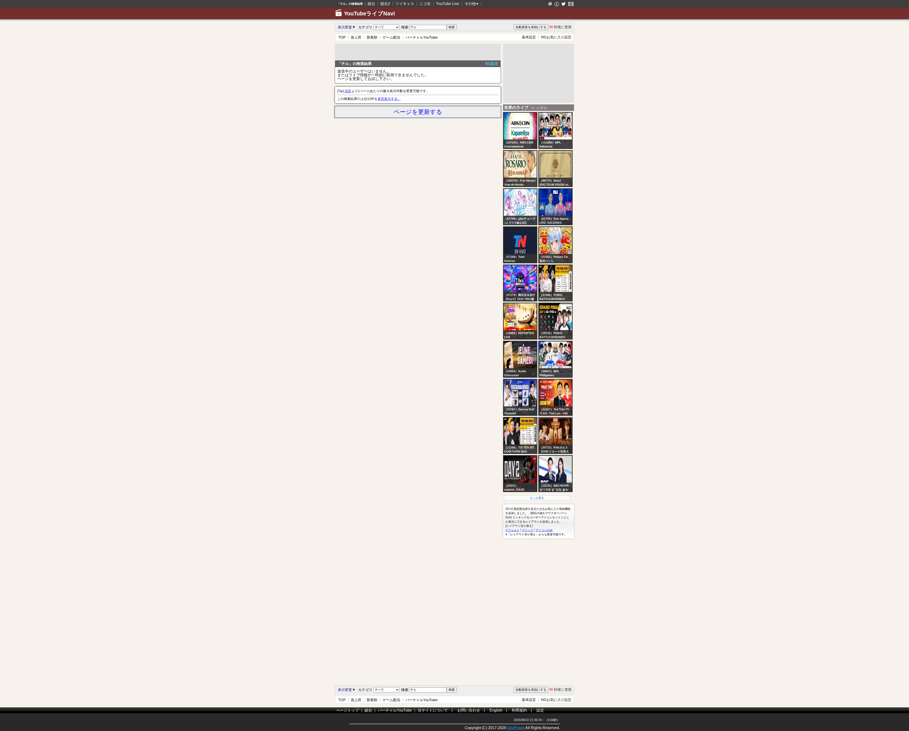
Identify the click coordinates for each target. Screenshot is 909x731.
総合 (371, 4)
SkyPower (516, 728)
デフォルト (512, 530)
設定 (348, 91)
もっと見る (537, 498)
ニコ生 (425, 4)
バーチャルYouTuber (421, 37)
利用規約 (519, 710)
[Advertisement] (418, 52)
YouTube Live (447, 4)
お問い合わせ (468, 710)
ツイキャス (404, 4)
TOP (342, 37)
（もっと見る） (538, 107)
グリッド (527, 530)
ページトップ (347, 710)
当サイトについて (433, 710)
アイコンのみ (544, 530)
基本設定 (529, 37)
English (496, 710)
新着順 (372, 37)
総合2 (385, 4)
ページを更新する (418, 111)
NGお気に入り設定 (556, 37)
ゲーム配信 (391, 37)
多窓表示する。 (389, 99)
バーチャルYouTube (395, 710)
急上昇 (356, 37)
